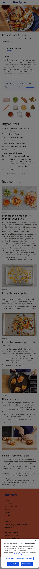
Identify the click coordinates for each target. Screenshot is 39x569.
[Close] (36, 541)
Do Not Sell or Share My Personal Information (19, 558)
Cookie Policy (18, 554)
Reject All (13, 563)
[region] (20, 553)
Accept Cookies (26, 563)
